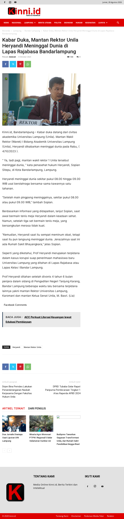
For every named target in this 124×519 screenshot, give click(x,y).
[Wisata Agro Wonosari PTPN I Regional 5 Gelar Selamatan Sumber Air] (41, 423)
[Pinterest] (20, 64)
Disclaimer (76, 516)
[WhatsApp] (28, 64)
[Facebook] (4, 2)
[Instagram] (10, 2)
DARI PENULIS (37, 408)
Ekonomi (68, 22)
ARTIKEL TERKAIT (13, 408)
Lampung (28, 22)
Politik (57, 22)
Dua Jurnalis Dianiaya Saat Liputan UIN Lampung (12, 437)
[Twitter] (13, 64)
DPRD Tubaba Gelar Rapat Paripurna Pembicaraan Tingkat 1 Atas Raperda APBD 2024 (62, 390)
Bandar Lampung (32, 30)
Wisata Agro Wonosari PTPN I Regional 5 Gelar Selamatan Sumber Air (40, 437)
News (6, 22)
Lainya (101, 22)
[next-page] (9, 451)
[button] (118, 22)
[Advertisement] (84, 12)
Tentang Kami (62, 516)
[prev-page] (4, 451)
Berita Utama (44, 22)
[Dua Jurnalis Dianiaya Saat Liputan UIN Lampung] (14, 423)
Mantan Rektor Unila (32, 347)
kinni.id (12, 57)
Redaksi (110, 516)
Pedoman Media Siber (94, 516)
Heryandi (16, 347)
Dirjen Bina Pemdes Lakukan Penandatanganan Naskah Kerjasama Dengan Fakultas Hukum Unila (17, 391)
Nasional (16, 22)
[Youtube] (15, 2)
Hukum (79, 22)
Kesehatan (90, 22)
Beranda (6, 30)
